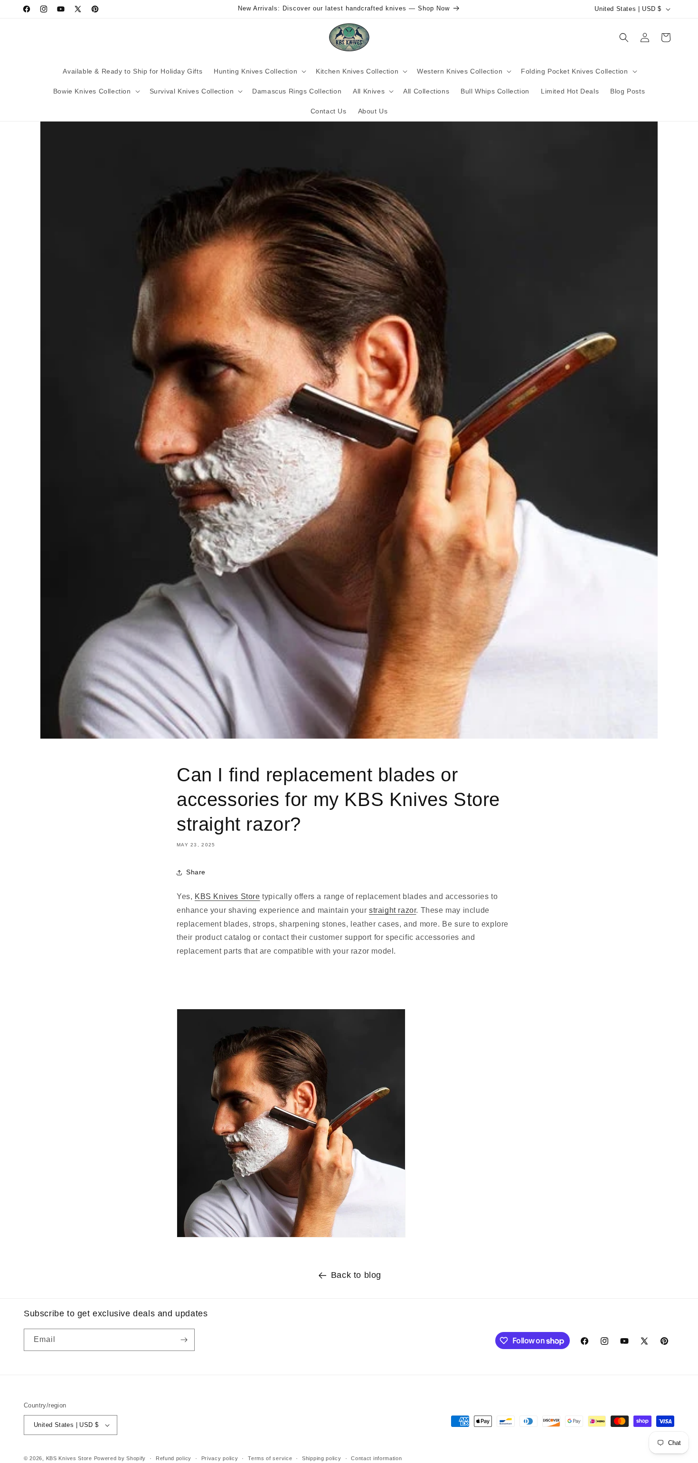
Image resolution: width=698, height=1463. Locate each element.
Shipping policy (321, 1458)
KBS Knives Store (227, 896)
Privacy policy (219, 1458)
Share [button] (196, 872)
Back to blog (356, 1275)
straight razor (392, 910)
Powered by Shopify (120, 1458)
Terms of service (270, 1458)
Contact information (376, 1458)
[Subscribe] (183, 1340)
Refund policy (173, 1458)
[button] (259, 71)
